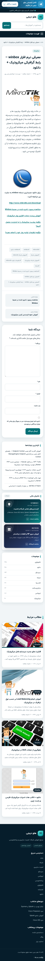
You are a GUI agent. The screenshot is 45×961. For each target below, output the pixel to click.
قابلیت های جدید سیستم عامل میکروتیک (24, 651)
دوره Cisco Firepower (35, 911)
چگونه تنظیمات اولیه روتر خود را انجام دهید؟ (23, 232)
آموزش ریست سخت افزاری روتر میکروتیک (24, 215)
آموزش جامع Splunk (36, 916)
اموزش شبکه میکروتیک (31, 260)
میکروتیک (36, 51)
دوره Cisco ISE (38, 920)
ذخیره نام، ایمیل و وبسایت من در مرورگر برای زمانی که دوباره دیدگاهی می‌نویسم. (23, 422)
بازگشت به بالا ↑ (38, 958)
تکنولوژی (40, 885)
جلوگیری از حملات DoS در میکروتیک (26, 750)
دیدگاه (37, 344)
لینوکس (40, 876)
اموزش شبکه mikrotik (19, 255)
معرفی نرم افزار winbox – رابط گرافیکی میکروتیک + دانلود (23, 283)
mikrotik (35, 250)
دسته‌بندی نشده (37, 932)
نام (38, 382)
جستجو (7, 25)
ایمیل (38, 394)
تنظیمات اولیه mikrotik (13, 260)
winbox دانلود (15, 250)
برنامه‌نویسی (39, 881)
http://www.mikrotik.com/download (25, 203)
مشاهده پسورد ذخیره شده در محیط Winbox (23, 209)
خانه (41, 42)
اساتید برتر (39, 941)
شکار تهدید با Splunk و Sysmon (32, 907)
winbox (26, 250)
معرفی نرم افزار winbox (31, 277)
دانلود (41, 894)
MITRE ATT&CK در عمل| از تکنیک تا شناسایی (25, 486)
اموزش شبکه (34, 255)
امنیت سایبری (38, 867)
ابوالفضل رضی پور (9, 74)
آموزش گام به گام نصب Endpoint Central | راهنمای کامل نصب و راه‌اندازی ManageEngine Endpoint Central (23, 454)
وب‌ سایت (37, 406)
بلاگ (41, 937)
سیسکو (40, 872)
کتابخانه (40, 890)
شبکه (36, 266)
